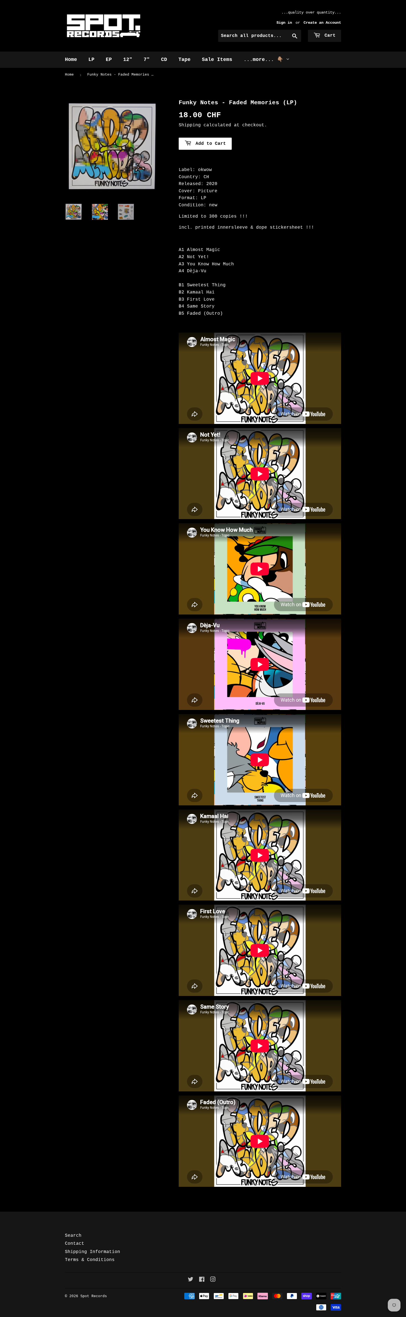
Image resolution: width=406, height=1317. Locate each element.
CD (164, 59)
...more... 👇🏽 (265, 59)
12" (127, 59)
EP (109, 59)
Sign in (284, 23)
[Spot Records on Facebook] (202, 1280)
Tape (184, 59)
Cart (329, 35)
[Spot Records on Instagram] (213, 1280)
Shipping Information (92, 1251)
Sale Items (217, 59)
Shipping (190, 125)
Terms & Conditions (90, 1259)
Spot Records (93, 1296)
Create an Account (322, 23)
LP (91, 59)
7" (147, 59)
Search (73, 1235)
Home (71, 59)
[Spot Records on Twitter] (190, 1280)
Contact (74, 1243)
